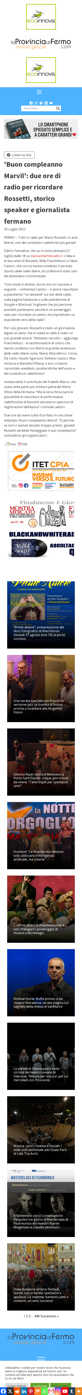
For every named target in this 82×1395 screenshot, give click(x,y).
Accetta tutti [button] (40, 1386)
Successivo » (49, 1316)
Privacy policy (61, 1386)
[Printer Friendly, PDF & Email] (16, 444)
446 (37, 1316)
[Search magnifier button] (58, 108)
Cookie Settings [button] (16, 1386)
